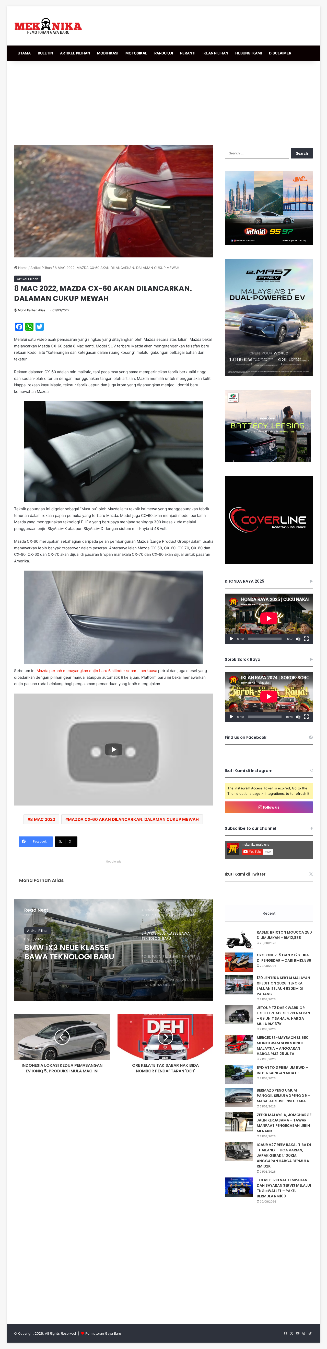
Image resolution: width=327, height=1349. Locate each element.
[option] (113, 950)
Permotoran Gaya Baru (103, 1333)
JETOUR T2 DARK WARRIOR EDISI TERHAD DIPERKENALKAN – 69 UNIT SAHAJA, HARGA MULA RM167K (283, 1015)
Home (22, 268)
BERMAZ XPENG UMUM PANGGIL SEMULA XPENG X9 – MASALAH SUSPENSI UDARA (283, 1096)
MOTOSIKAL (136, 53)
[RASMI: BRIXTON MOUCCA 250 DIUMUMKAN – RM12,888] (239, 939)
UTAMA (24, 53)
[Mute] (298, 638)
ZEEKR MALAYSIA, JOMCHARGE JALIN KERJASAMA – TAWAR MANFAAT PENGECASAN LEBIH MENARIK (284, 1122)
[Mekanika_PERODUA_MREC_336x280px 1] (268, 460)
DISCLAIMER (280, 53)
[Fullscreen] (306, 638)
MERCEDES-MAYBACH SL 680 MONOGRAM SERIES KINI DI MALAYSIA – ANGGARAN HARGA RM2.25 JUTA (283, 1045)
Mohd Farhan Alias (31, 310)
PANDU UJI (163, 53)
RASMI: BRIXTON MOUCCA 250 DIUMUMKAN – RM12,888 (284, 935)
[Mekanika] (48, 26)
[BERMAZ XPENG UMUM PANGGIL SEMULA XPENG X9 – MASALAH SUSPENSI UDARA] (239, 1097)
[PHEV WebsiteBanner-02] (269, 374)
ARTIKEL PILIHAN (75, 53)
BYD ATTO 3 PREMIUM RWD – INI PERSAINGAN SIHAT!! (282, 1070)
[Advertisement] (163, 102)
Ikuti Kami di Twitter (245, 874)
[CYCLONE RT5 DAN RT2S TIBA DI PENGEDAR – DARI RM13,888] (239, 962)
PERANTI (187, 53)
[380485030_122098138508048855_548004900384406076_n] (269, 563)
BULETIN (45, 53)
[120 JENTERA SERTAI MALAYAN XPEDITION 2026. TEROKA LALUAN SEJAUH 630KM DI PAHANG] (239, 984)
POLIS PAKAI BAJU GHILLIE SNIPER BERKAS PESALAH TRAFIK (72, 952)
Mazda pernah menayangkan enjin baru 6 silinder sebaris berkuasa (97, 670)
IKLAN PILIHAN (215, 53)
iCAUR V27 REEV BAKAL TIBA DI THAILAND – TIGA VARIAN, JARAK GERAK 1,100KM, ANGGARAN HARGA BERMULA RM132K (284, 1155)
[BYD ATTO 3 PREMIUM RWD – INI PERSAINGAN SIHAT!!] (239, 1074)
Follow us (270, 807)
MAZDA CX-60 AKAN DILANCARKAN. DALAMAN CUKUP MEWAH (133, 819)
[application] (269, 619)
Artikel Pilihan (41, 268)
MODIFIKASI (107, 53)
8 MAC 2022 (42, 819)
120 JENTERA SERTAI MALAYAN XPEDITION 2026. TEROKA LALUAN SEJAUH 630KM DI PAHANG (283, 985)
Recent (269, 913)
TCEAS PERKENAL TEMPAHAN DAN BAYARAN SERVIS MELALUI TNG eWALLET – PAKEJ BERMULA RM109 (284, 1188)
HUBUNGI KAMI (248, 53)
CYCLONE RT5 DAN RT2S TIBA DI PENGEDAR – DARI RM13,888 (284, 958)
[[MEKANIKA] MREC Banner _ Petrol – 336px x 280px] (269, 243)
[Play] (231, 638)
